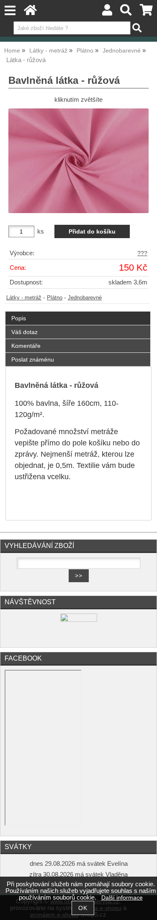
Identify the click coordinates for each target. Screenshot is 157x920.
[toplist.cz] (78, 620)
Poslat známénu (32, 359)
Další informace (122, 898)
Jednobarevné (85, 298)
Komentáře (26, 345)
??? (142, 253)
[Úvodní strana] (30, 12)
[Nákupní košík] (146, 12)
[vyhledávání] (126, 12)
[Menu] (10, 10)
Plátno (54, 298)
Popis (18, 318)
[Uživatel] (107, 12)
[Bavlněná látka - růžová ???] (78, 160)
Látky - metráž (23, 298)
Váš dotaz (24, 332)
